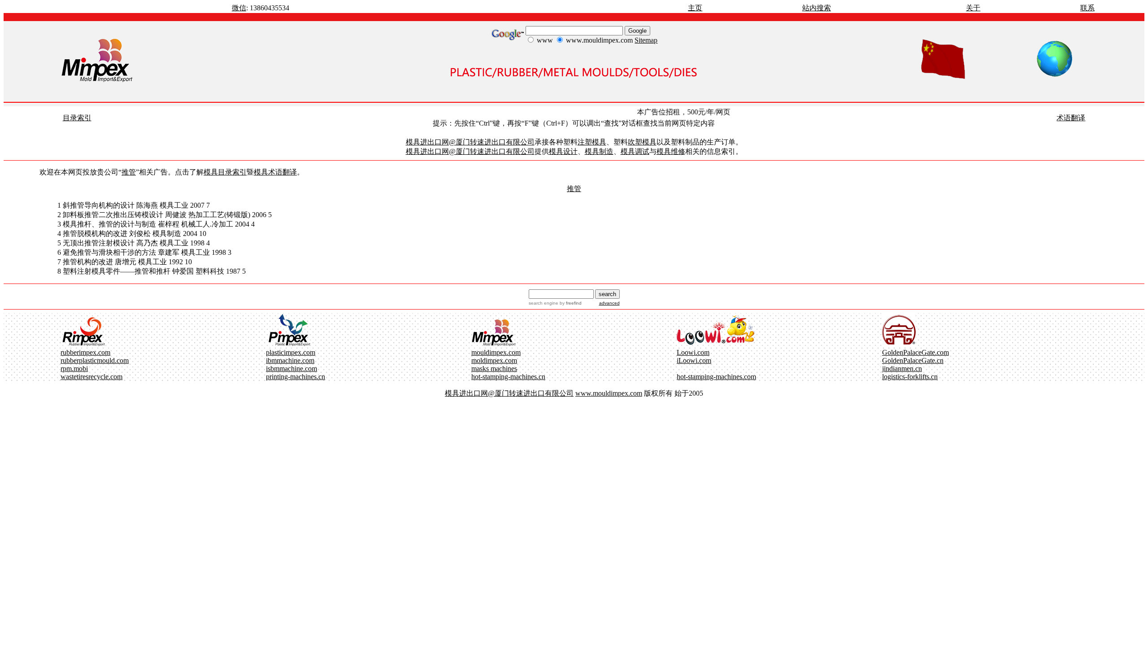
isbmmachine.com (291, 368)
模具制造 (599, 151)
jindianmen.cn (902, 368)
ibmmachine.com (290, 360)
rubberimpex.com (85, 352)
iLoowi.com (694, 360)
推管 (129, 172)
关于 (973, 8)
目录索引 (77, 118)
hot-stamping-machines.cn (508, 376)
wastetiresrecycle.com (91, 376)
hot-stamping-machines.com (716, 376)
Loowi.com (693, 352)
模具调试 (635, 151)
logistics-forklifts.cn (910, 376)
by (570, 303)
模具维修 (671, 151)
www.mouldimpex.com (608, 393)
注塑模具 (592, 142)
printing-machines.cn (295, 376)
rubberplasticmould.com (95, 360)
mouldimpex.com (496, 352)
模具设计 (563, 151)
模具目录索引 (225, 172)
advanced (609, 303)
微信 (239, 8)
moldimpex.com (494, 360)
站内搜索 (816, 8)
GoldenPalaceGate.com (915, 352)
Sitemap (646, 40)
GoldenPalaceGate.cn (913, 360)
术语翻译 (1071, 118)
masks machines (494, 368)
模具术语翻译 (275, 172)
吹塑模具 (642, 142)
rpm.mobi (74, 368)
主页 (695, 8)
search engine (543, 303)
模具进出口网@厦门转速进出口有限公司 (470, 142)
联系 (1087, 8)
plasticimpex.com (290, 352)
